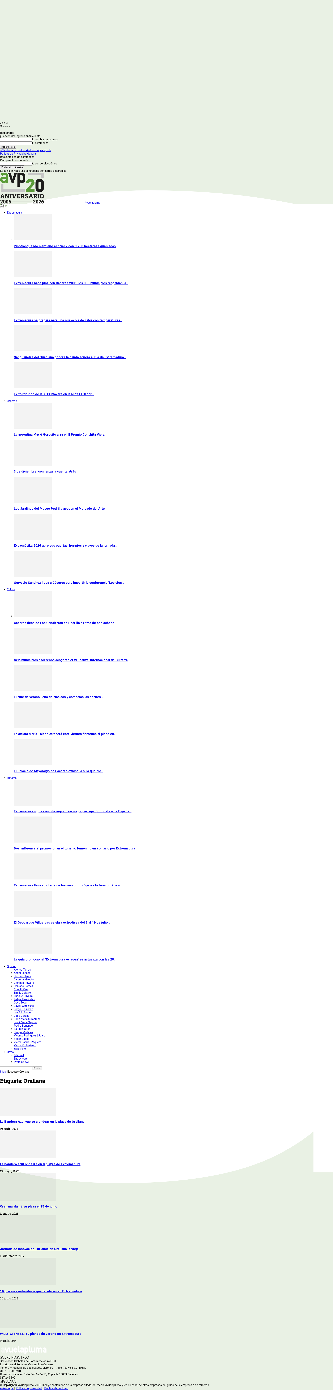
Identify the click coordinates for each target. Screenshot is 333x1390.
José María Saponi (25, 1022)
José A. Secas (22, 1012)
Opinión (11, 966)
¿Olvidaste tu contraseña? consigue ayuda (25, 150)
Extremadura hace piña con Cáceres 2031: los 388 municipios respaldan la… (71, 283)
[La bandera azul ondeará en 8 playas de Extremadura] (28, 1157)
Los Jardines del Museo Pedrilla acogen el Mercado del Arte (59, 509)
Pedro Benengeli (24, 1025)
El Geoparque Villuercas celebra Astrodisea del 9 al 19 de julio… (62, 922)
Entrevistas (21, 1058)
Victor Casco (21, 1038)
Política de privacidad (29, 1388)
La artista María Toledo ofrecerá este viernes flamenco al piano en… (65, 734)
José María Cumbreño (27, 1019)
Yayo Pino (20, 1048)
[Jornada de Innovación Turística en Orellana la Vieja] (28, 1242)
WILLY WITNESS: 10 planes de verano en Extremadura (40, 1334)
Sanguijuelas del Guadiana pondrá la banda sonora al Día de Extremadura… (70, 357)
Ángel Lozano (22, 973)
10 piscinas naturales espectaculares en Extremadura (41, 1291)
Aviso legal (7, 1388)
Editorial (19, 1055)
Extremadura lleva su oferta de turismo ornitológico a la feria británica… (68, 885)
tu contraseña (40, 143)
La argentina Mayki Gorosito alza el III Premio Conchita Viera (59, 434)
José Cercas (21, 1015)
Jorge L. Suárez (23, 1009)
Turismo (12, 778)
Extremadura (14, 212)
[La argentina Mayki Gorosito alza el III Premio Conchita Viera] (33, 427)
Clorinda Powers (24, 982)
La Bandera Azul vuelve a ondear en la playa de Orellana (42, 1122)
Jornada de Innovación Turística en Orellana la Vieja (39, 1249)
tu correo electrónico (44, 163)
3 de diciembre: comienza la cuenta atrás (45, 471)
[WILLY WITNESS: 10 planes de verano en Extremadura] (28, 1327)
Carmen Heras (22, 976)
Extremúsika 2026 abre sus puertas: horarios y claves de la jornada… (65, 545)
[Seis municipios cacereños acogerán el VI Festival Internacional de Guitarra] (33, 653)
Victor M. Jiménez (25, 1045)
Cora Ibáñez (21, 989)
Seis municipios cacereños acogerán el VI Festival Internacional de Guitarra (71, 660)
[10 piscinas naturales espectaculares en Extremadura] (28, 1284)
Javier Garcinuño (24, 1006)
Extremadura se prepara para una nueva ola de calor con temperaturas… (68, 320)
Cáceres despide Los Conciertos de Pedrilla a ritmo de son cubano (64, 623)
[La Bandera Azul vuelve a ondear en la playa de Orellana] (28, 1115)
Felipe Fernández (24, 999)
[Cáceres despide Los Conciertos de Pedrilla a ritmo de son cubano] (33, 616)
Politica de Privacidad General (18, 153)
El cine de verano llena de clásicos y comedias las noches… (58, 697)
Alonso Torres (22, 969)
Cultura (11, 589)
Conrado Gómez (23, 986)
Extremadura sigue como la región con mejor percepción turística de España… (72, 811)
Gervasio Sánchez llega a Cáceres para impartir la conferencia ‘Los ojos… (69, 583)
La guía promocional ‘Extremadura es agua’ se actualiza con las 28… (65, 959)
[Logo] (2, 206)
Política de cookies (56, 1388)
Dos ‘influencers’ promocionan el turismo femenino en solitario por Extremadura (74, 848)
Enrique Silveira (23, 996)
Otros (10, 1052)
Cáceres (12, 401)
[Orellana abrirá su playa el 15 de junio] (28, 1199)
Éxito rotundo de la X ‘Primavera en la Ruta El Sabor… (54, 394)
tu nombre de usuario (45, 139)
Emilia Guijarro (22, 992)
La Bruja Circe (22, 1029)
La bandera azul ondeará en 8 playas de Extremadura (40, 1164)
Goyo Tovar (20, 1002)
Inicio (3, 1071)
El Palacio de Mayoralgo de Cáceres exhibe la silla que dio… (58, 771)
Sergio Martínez (23, 1032)
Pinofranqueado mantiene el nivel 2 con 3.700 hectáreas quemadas (65, 246)
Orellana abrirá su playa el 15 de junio (28, 1206)
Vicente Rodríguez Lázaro (29, 1035)
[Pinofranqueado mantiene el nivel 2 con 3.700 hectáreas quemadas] (33, 239)
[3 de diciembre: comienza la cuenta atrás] (33, 464)
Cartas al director (24, 979)
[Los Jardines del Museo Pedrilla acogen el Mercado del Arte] (33, 501)
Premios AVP (22, 1062)
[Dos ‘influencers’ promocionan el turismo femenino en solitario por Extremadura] (33, 841)
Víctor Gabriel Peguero (27, 1042)
